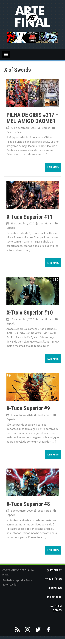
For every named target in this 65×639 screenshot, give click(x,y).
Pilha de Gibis (14, 132)
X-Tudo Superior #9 (28, 408)
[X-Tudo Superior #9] (32, 386)
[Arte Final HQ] (32, 16)
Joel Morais (46, 223)
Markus (46, 128)
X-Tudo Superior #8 (28, 504)
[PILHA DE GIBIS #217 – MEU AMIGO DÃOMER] (32, 93)
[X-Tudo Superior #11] (32, 195)
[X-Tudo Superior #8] (32, 482)
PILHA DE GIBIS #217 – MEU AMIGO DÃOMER (32, 118)
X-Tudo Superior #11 (29, 217)
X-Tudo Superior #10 (29, 312)
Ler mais (53, 167)
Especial (11, 227)
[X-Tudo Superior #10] (32, 290)
